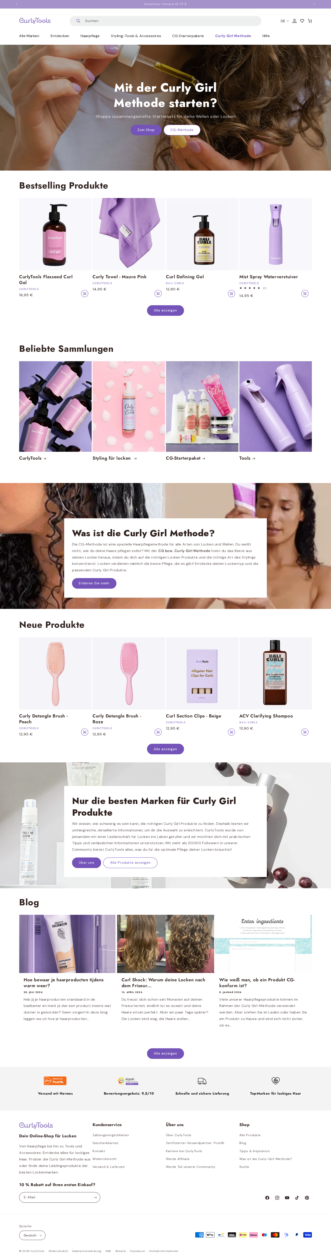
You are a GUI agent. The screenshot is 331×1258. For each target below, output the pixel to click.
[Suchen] (78, 21)
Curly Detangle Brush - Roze (117, 719)
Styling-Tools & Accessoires (136, 35)
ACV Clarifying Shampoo (266, 716)
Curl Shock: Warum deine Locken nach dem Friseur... (163, 983)
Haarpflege (90, 35)
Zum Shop (146, 130)
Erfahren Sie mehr (94, 583)
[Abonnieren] (95, 1197)
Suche (244, 1167)
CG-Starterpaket (183, 458)
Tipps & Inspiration (254, 1151)
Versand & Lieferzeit (109, 1167)
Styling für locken (112, 458)
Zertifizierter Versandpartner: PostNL (195, 1143)
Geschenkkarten (105, 1143)
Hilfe (266, 35)
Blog (242, 1143)
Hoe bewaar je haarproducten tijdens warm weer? (64, 983)
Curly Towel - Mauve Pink (120, 277)
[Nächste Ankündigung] (314, 4)
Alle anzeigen (165, 310)
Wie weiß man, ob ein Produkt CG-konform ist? (257, 983)
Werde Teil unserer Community (190, 1167)
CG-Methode (182, 130)
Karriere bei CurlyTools (184, 1151)
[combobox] (165, 21)
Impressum (137, 1251)
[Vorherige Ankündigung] (17, 4)
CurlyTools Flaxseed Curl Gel (46, 280)
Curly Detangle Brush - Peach (43, 719)
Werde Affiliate (178, 1159)
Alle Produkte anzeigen (130, 863)
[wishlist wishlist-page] (302, 21)
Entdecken (60, 35)
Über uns (86, 863)
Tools (245, 458)
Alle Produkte (250, 1135)
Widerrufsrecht (105, 1159)
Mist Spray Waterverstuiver (268, 277)
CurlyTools (30, 458)
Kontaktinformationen (163, 1251)
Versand (120, 1251)
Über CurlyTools (178, 1135)
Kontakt (99, 1151)
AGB (108, 1251)
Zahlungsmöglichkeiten (111, 1135)
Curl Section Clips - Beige (193, 716)
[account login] (294, 21)
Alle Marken (29, 35)
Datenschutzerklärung (86, 1251)
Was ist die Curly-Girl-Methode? (265, 1159)
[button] (310, 21)
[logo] (35, 21)
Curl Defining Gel (185, 277)
